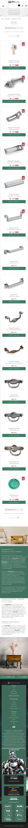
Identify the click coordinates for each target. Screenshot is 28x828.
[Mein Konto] (22, 6)
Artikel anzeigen (14, 68)
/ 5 (14, 790)
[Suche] (19, 5)
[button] (3, 6)
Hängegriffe (14, 18)
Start (3, 18)
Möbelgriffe (7, 18)
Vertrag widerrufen (14, 695)
